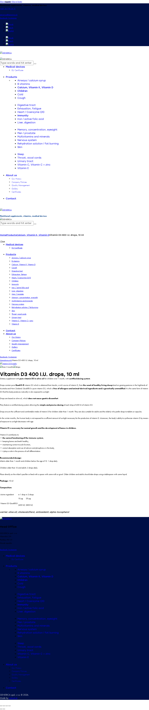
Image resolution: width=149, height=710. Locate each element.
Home (3, 235)
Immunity (8, 360)
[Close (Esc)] (9, 705)
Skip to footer (17, 1)
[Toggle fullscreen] (4, 705)
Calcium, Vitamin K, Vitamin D (33, 235)
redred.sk (13, 698)
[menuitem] (9, 24)
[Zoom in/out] (1, 705)
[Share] (7, 705)
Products (11, 235)
